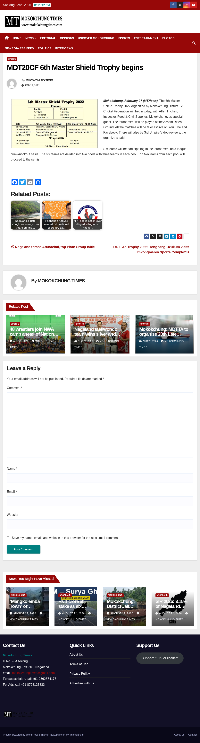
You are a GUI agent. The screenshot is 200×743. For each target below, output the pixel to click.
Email (12, 491)
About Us (76, 654)
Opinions (67, 38)
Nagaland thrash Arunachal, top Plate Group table (54, 247)
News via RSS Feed (19, 48)
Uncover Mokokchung (96, 38)
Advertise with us (82, 683)
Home (17, 38)
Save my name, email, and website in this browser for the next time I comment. (65, 537)
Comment (14, 387)
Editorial (48, 38)
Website (12, 514)
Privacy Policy (80, 673)
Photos (168, 38)
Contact (192, 734)
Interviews (64, 48)
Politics (44, 48)
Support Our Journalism (160, 658)
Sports (124, 38)
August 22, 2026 (25, 613)
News (30, 38)
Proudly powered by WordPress (21, 734)
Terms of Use (79, 664)
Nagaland (65, 595)
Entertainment (146, 38)
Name (12, 468)
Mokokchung (18, 595)
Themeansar (76, 734)
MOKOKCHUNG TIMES (39, 80)
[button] (194, 43)
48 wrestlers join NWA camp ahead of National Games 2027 (33, 334)
